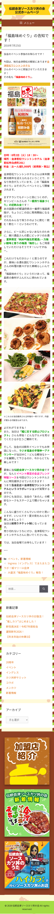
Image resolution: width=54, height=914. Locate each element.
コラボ (10, 682)
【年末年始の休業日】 (19, 637)
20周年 (10, 662)
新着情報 (26, 559)
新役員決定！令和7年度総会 (22, 626)
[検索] (43, 589)
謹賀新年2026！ (15, 631)
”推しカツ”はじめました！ (21, 621)
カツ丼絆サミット (16, 677)
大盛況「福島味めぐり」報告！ (26, 572)
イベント (13, 559)
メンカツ (11, 688)
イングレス (12, 672)
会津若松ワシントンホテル (26, 63)
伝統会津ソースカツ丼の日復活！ (25, 616)
